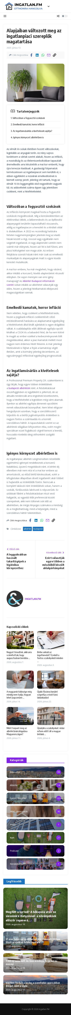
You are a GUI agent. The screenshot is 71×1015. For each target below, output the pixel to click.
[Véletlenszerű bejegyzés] (58, 16)
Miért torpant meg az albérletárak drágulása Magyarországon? (17, 731)
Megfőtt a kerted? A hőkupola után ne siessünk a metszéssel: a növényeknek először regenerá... (31, 916)
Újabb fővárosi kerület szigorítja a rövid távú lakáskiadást (47, 694)
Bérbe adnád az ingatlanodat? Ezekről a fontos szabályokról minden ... (50, 657)
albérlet (27, 528)
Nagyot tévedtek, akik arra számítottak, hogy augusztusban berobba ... (19, 655)
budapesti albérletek (19, 388)
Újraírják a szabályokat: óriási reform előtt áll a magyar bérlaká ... (50, 731)
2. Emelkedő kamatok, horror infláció (27, 124)
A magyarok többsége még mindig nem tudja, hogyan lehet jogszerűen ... (19, 694)
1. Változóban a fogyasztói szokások (28, 118)
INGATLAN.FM (33, 598)
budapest (38, 528)
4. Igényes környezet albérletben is (27, 137)
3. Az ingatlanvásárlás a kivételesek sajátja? (31, 131)
